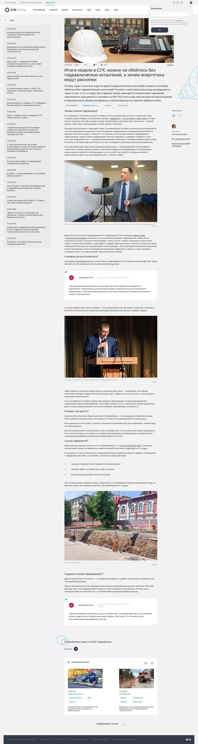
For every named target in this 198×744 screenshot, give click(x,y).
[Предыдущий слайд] (146, 663)
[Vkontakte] (174, 2)
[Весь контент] (174, 115)
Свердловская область (76, 694)
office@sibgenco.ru (83, 739)
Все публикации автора (181, 139)
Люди (89, 10)
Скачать (170, 65)
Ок (160, 30)
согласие (178, 20)
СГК (85, 65)
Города (98, 10)
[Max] (181, 2)
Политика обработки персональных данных (124, 739)
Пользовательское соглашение (100, 739)
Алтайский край (124, 694)
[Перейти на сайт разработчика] (188, 740)
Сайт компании (10, 3)
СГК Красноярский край (130, 446)
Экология (64, 10)
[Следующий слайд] (152, 663)
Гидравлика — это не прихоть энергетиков (128, 118)
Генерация (53, 10)
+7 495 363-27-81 (64, 739)
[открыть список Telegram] (178, 2)
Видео (107, 10)
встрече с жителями (76, 261)
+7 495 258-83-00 (47, 739)
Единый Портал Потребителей (31, 3)
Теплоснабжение (39, 10)
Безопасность (77, 10)
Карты (116, 10)
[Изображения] (180, 115)
